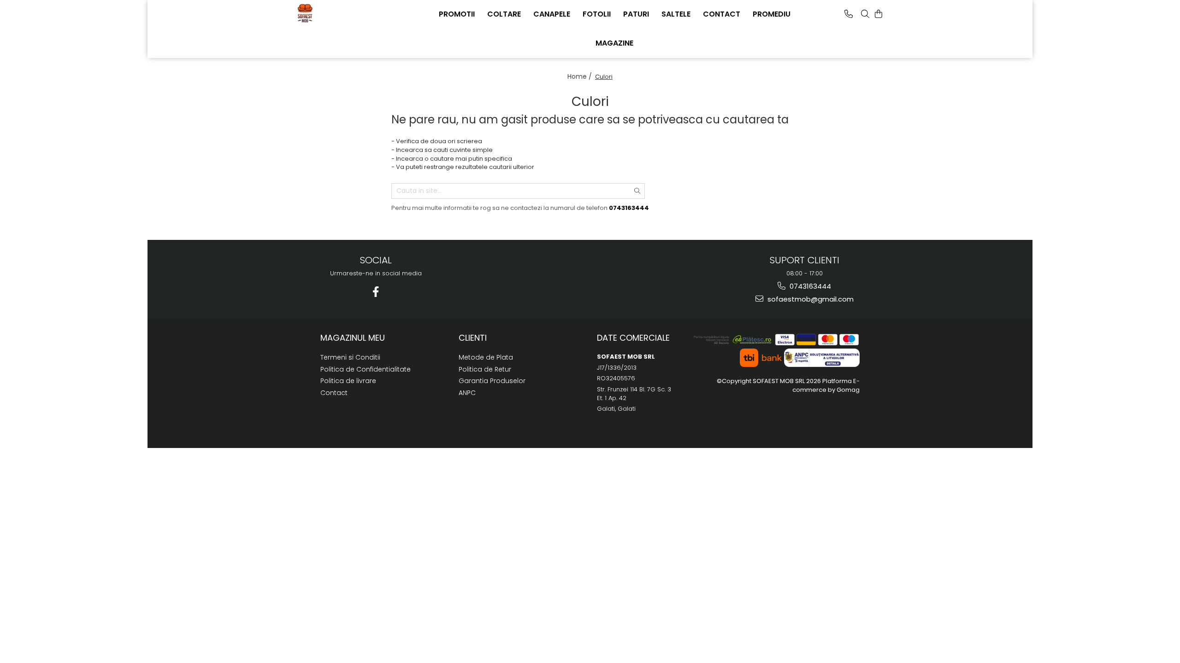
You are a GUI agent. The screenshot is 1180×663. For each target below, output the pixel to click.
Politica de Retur (485, 369)
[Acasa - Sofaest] (341, 13)
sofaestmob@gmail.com (810, 299)
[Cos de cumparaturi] (878, 14)
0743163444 (809, 286)
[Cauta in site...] (865, 14)
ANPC (467, 392)
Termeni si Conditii (350, 357)
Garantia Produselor (492, 380)
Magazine (614, 43)
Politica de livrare (348, 380)
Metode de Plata (486, 357)
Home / (580, 76)
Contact (334, 392)
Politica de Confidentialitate (365, 369)
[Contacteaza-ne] (849, 14)
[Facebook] (376, 292)
